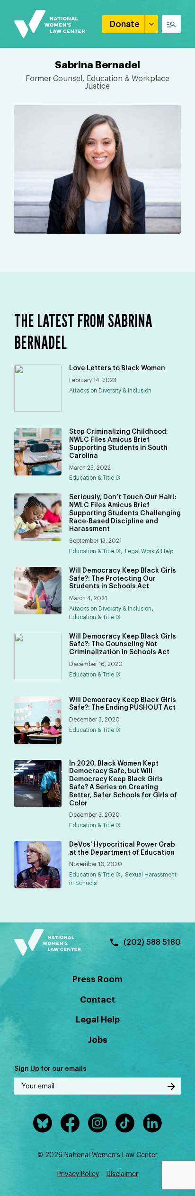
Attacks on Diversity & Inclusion (110, 390)
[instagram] (97, 1123)
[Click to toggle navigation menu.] (171, 24)
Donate (125, 24)
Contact (97, 999)
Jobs (97, 1040)
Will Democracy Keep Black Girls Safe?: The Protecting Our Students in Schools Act (122, 578)
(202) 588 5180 (152, 942)
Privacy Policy (78, 1174)
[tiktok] (124, 1123)
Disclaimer (122, 1174)
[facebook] (70, 1123)
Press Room (97, 979)
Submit (171, 1086)
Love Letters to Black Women (117, 368)
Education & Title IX (95, 478)
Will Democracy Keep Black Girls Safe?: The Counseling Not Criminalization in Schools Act (122, 644)
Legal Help (98, 1019)
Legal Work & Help (149, 551)
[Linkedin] (152, 1123)
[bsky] (42, 1123)
